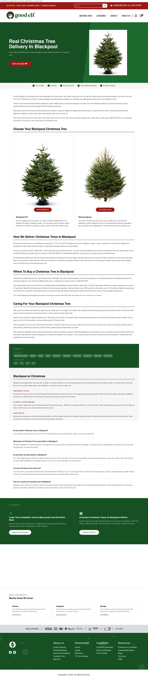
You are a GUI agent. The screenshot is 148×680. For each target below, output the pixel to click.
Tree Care (122, 656)
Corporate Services (89, 532)
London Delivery (59, 647)
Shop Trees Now (18, 64)
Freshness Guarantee (104, 647)
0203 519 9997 (136, 5)
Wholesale (79, 653)
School (77, 647)
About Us (56, 659)
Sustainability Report (126, 650)
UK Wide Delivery (60, 650)
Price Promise (101, 653)
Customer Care (59, 656)
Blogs (120, 653)
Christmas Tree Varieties (127, 647)
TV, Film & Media (81, 656)
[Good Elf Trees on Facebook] (10, 652)
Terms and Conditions (61, 653)
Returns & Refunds (103, 650)
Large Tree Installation (20, 532)
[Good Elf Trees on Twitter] (14, 652)
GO (105, 5)
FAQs (120, 659)
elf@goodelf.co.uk (120, 5)
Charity (77, 650)
